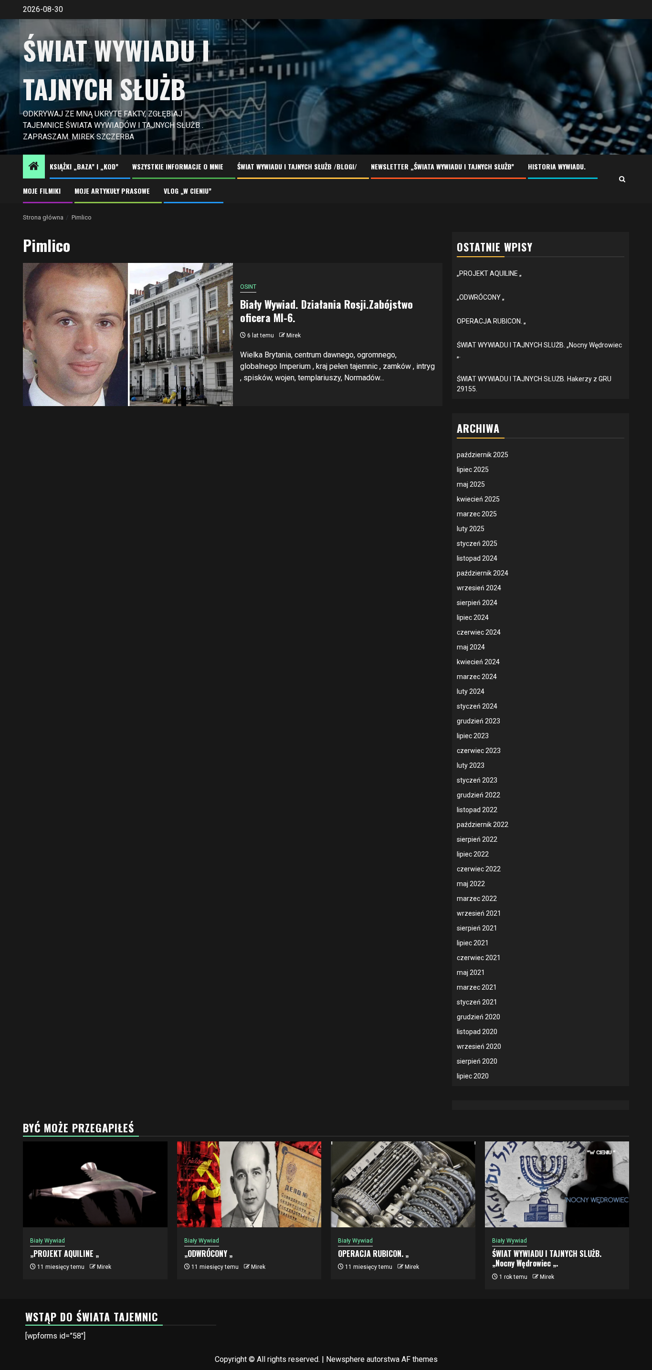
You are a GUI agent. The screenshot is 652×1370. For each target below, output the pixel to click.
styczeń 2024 (477, 706)
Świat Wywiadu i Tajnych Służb (116, 69)
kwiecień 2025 (478, 499)
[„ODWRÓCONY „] (249, 1184)
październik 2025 (482, 455)
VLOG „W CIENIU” (187, 191)
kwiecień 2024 (478, 662)
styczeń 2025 (477, 543)
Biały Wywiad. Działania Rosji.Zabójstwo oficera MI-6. (326, 310)
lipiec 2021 (473, 943)
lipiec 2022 (473, 854)
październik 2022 (482, 824)
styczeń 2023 (477, 780)
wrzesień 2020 (479, 1046)
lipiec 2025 (473, 469)
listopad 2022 (477, 810)
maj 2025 (471, 484)
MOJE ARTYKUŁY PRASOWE (112, 191)
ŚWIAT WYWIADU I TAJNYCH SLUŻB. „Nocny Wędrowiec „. (546, 1258)
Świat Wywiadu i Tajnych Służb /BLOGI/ (297, 166)
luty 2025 (470, 529)
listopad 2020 (477, 1031)
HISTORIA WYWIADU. (557, 166)
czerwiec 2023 (479, 750)
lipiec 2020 (473, 1076)
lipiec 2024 (473, 617)
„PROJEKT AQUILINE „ (489, 273)
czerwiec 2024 (479, 632)
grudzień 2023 (478, 721)
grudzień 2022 (478, 795)
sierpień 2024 (477, 603)
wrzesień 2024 (479, 588)
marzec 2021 (477, 987)
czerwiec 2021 (479, 958)
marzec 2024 (477, 676)
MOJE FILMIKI (42, 191)
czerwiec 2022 (479, 869)
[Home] (34, 167)
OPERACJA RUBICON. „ (491, 321)
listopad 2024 (477, 558)
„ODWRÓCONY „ (481, 297)
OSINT (248, 286)
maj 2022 (471, 884)
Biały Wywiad (47, 1240)
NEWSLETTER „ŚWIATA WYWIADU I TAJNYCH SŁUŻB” (442, 166)
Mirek (293, 335)
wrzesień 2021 (479, 913)
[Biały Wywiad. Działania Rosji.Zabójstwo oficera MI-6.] (128, 334)
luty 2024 (470, 691)
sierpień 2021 (477, 928)
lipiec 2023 (473, 736)
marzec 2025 (477, 514)
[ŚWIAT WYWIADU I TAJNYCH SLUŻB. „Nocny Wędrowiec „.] (557, 1184)
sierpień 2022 (477, 839)
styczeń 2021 (477, 1002)
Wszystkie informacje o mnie (177, 166)
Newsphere (345, 1359)
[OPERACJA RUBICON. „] (403, 1184)
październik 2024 (482, 573)
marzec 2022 (477, 898)
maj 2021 (471, 972)
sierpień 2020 (477, 1061)
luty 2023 (470, 765)
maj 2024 (471, 647)
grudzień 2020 (478, 1017)
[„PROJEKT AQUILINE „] (95, 1184)
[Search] (622, 179)
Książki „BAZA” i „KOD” (84, 166)
